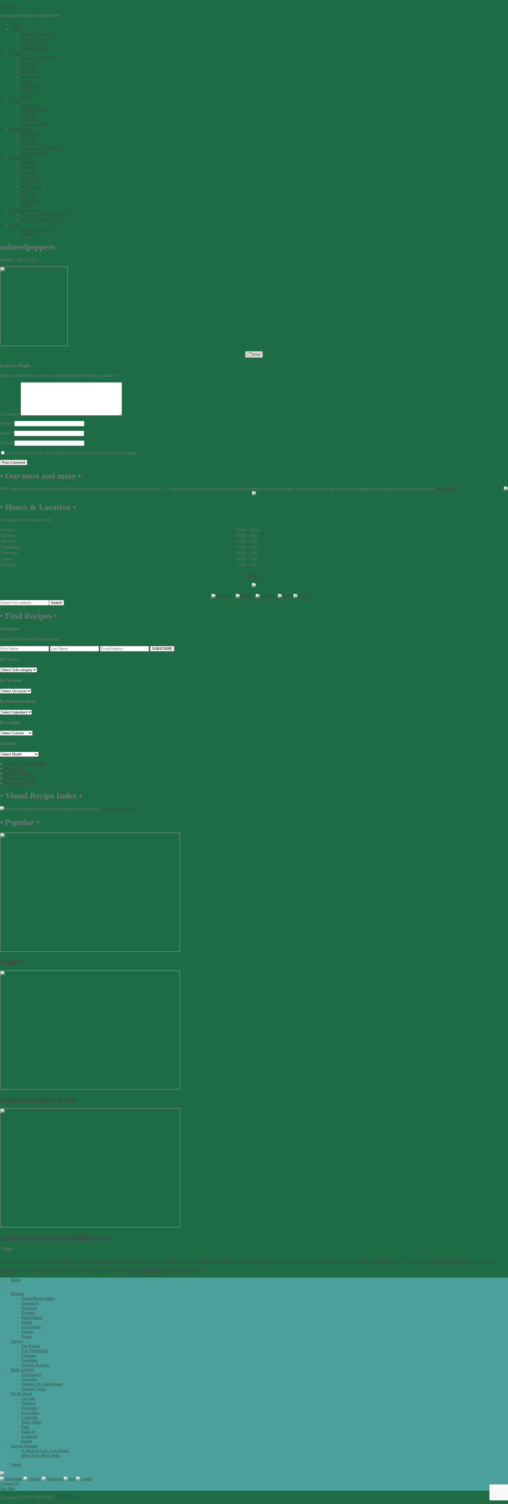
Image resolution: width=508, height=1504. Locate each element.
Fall (203, 1260)
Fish (239, 1261)
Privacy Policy (68, 1497)
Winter (195, 1270)
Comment (10, 414)
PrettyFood (9, 6)
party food (401, 1262)
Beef (41, 1261)
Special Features (24, 1446)
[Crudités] (90, 950)
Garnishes (29, 1379)
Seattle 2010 (489, 1262)
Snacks (8, 1270)
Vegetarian (171, 1270)
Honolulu (29, 1408)
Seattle (26, 1441)
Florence (28, 1403)
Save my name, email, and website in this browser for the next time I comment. (72, 453)
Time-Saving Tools (19, 778)
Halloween (293, 1261)
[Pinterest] (264, 596)
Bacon (32, 1261)
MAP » (254, 575)
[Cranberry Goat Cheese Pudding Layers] (90, 1226)
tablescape (72, 1270)
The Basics (30, 1346)
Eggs (193, 1261)
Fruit (264, 1261)
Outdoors (365, 1261)
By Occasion (11, 680)
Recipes (17, 1293)
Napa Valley (31, 1422)
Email (6, 433)
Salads (26, 1322)
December (145, 1261)
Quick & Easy (449, 1260)
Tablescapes (31, 1374)
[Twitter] (243, 596)
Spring (39, 1270)
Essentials (29, 1360)
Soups (26, 1336)
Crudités (12, 961)
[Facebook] (221, 596)
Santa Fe (28, 1431)
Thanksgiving (94, 1270)
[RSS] (283, 596)
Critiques (28, 1355)
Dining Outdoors (18, 773)
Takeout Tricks (33, 1389)
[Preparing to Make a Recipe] (90, 1088)
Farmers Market (222, 1261)
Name (6, 423)
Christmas (103, 1261)
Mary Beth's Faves (19, 783)
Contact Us (9, 1483)
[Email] (300, 596)
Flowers (250, 1261)
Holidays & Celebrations (41, 1384)
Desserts (160, 1261)
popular (423, 1262)
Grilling (278, 1261)
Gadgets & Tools (35, 1365)
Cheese (69, 1261)
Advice (17, 1341)
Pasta (413, 1262)
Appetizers (9, 1261)
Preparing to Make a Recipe (38, 1099)
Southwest (24, 1270)
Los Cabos (30, 1412)
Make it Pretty (22, 1370)
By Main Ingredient (17, 701)
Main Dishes (31, 1317)
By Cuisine (10, 722)
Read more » (447, 488)
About (16, 1464)
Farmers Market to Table (24, 764)
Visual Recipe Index (119, 809)
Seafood (474, 1261)
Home (16, 1280)
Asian (23, 1262)
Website (6, 443)
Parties (383, 1260)
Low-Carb (323, 1261)
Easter (184, 1262)
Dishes (172, 1261)
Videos (184, 1270)
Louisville (29, 1417)
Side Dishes (31, 1327)
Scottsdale (29, 1436)
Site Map (7, 1488)
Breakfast (53, 1262)
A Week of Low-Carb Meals (45, 1450)
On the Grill (14, 768)
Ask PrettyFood (34, 1350)
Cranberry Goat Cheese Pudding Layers (55, 1237)
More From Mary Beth (40, 1455)
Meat (338, 1261)
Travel (112, 1270)
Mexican (350, 1262)
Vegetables (145, 1269)
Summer (55, 1270)
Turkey (122, 1270)
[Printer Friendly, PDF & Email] (254, 354)
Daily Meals (125, 1261)
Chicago (28, 1398)
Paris (25, 1427)
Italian (307, 1261)
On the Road (21, 1393)
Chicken (85, 1262)
